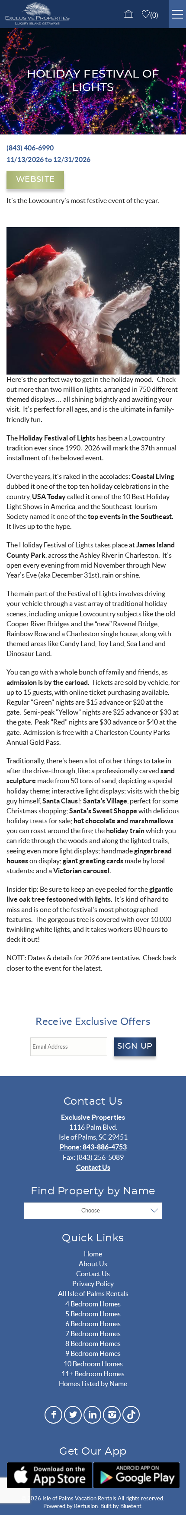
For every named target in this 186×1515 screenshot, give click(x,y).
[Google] (136, 1475)
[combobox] (93, 1211)
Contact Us (93, 1167)
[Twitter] (73, 1415)
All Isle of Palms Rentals (93, 1293)
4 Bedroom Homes (93, 1304)
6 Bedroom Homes (93, 1324)
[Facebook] (53, 1415)
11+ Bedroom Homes (93, 1374)
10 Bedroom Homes (93, 1364)
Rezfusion (86, 1506)
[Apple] (49, 1475)
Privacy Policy (93, 1283)
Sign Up (135, 1046)
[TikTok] (131, 1413)
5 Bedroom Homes (93, 1314)
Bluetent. (131, 1506)
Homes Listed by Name (93, 1383)
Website (35, 180)
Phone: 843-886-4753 (93, 1147)
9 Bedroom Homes (93, 1353)
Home (93, 1254)
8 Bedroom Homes (93, 1343)
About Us (93, 1264)
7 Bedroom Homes (93, 1333)
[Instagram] (112, 1415)
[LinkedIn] (92, 1415)
